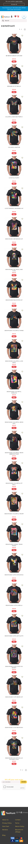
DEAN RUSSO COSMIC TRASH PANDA (14, 545)
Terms (17, 823)
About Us (5, 820)
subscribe (23, 781)
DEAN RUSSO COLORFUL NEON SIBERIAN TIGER (14, 453)
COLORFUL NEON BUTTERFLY (14, 116)
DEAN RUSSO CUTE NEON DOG (14, 727)
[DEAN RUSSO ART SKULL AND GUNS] (14, 257)
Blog (3, 835)
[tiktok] (25, 812)
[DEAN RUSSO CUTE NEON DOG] (14, 715)
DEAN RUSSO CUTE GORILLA (14, 605)
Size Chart (5, 826)
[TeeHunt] (5, 17)
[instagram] (17, 812)
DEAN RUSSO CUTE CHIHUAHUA (14, 575)
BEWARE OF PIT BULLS (14, 86)
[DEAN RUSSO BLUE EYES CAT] (14, 288)
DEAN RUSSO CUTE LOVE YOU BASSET (14, 667)
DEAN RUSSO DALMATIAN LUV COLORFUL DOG (14, 758)
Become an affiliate (19, 831)
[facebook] (21, 812)
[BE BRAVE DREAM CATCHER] (14, 43)
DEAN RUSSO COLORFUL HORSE (14, 330)
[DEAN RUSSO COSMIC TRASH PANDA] (14, 532)
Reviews (5, 830)
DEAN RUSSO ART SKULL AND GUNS (14, 270)
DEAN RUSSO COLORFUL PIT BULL (14, 483)
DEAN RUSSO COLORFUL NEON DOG (14, 422)
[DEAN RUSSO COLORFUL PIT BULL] (14, 471)
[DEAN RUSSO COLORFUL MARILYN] (14, 379)
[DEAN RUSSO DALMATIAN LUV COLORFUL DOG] (14, 746)
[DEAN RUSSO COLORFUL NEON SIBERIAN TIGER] (14, 440)
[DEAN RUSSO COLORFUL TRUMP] (14, 501)
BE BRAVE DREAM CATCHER (14, 55)
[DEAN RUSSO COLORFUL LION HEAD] (14, 349)
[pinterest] (19, 812)
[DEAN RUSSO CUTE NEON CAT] (14, 685)
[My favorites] (15, 16)
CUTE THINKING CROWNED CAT (14, 208)
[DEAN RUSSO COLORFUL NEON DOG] (14, 410)
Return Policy (19, 826)
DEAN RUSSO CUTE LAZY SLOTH (14, 636)
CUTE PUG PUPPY (14, 178)
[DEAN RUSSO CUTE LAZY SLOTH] (14, 624)
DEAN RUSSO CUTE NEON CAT (14, 697)
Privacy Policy (7, 823)
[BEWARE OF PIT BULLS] (14, 74)
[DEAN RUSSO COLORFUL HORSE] (14, 318)
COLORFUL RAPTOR (14, 147)
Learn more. (18, 1)
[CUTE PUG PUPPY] (14, 166)
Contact (17, 820)
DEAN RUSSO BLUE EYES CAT (14, 300)
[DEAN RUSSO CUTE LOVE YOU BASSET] (14, 654)
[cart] (18, 16)
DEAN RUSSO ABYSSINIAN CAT (14, 239)
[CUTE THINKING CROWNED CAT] (14, 196)
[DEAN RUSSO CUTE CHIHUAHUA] (14, 563)
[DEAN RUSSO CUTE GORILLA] (14, 593)
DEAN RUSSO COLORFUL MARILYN (14, 392)
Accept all (14, 4)
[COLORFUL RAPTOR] (14, 135)
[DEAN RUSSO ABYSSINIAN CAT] (14, 227)
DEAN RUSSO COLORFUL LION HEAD (14, 361)
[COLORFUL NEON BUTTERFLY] (14, 105)
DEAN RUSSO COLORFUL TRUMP (14, 513)
